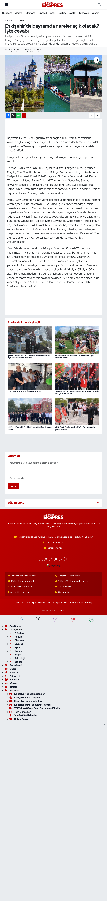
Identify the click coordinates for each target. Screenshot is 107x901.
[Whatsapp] (61, 559)
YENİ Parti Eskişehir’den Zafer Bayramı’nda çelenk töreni (75, 428)
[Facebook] (41, 559)
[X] (46, 559)
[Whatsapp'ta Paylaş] (18, 115)
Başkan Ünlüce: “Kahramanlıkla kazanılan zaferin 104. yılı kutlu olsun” (77, 392)
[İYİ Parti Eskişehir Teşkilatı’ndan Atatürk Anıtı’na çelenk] (30, 411)
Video (12, 668)
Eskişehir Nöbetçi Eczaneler (23, 575)
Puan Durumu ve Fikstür (21, 586)
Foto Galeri (15, 665)
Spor (52, 13)
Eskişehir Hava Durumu (69, 575)
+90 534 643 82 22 (55, 542)
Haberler (10, 20)
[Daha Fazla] (24, 115)
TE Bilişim (60, 610)
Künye (13, 683)
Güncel (23, 20)
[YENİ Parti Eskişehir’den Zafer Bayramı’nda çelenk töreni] (77, 411)
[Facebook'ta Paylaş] (8, 115)
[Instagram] (51, 559)
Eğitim (62, 13)
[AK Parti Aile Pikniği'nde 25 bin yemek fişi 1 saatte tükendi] (77, 339)
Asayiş (18, 13)
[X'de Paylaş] (13, 115)
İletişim (13, 686)
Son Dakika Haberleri (19, 592)
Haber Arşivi (63, 592)
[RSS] (66, 559)
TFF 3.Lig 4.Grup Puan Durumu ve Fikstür (37, 708)
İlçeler (66, 602)
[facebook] (20, 619)
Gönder (13, 486)
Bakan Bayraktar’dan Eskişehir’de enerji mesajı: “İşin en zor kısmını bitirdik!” (29, 356)
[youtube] (73, 619)
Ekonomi (30, 13)
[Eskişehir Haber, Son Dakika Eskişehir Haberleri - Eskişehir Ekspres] (52, 4)
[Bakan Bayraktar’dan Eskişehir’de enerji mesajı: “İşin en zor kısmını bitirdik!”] (30, 339)
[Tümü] (98, 502)
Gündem (7, 13)
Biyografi (14, 679)
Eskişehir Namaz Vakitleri (22, 581)
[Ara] (99, 4)
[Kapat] (105, 725)
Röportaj (14, 676)
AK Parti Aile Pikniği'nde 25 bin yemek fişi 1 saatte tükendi (74, 356)
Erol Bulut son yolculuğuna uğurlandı (24, 391)
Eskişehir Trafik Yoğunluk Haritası (73, 581)
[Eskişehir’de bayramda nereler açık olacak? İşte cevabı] (53, 83)
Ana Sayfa (15, 626)
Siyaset (43, 13)
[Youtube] (56, 559)
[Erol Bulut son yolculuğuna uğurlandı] (30, 375)
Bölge (73, 602)
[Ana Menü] (6, 4)
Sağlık (72, 13)
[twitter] (38, 619)
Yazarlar (14, 672)
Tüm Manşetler (64, 586)
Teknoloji (83, 13)
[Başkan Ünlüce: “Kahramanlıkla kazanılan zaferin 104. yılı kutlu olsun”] (77, 375)
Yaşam (95, 13)
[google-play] (53, 565)
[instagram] (55, 619)
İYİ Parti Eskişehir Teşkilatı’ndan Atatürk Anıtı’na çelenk (30, 428)
